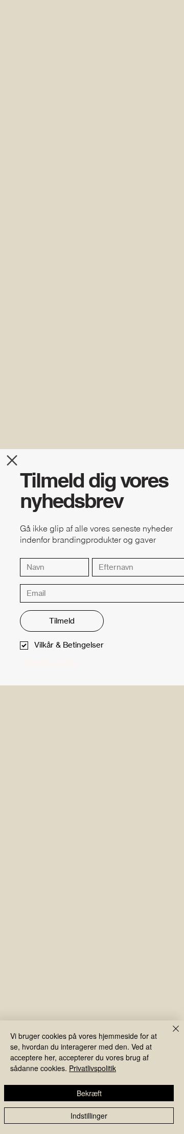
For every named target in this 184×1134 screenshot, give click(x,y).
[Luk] (169, 1034)
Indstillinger (89, 1115)
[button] (12, 460)
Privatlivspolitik (92, 1068)
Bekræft (89, 1093)
